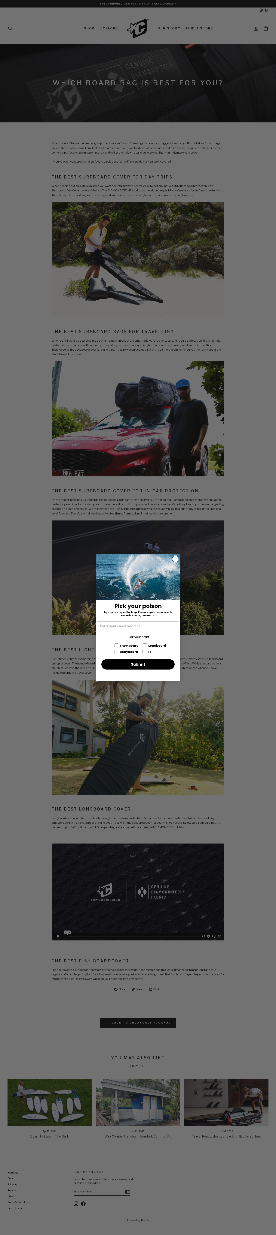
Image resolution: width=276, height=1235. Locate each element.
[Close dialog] (175, 559)
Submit (138, 664)
